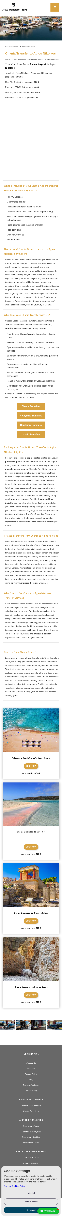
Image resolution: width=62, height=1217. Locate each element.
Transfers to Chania (31, 1126)
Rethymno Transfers (31, 415)
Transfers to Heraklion (31, 1137)
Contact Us (31, 1063)
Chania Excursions (31, 1111)
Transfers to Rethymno (31, 1132)
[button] (54, 7)
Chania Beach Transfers (31, 1106)
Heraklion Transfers (31, 425)
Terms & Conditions (31, 1085)
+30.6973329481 (31, 1163)
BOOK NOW (31, 766)
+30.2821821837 (31, 1157)
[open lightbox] (8, 1025)
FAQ (31, 1080)
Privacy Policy (31, 1074)
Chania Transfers (31, 406)
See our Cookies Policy (14, 1186)
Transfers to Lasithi (31, 1143)
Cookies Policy (31, 1091)
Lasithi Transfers (31, 434)
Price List (31, 1069)
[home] (13, 8)
